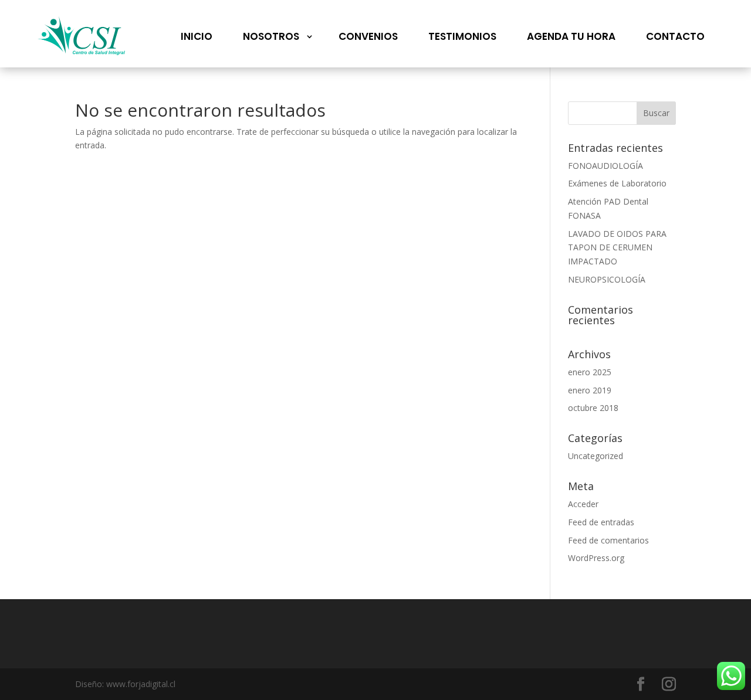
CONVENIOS (368, 36)
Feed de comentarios (608, 540)
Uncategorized (595, 455)
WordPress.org (596, 557)
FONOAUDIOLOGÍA (605, 165)
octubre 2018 (593, 407)
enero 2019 (589, 390)
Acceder (583, 503)
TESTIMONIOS (462, 36)
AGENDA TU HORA (571, 36)
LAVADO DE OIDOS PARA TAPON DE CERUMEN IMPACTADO (617, 247)
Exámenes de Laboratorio (617, 183)
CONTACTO (675, 36)
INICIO (196, 36)
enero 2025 (589, 372)
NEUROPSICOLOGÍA (606, 279)
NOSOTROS (271, 36)
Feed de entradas (601, 522)
